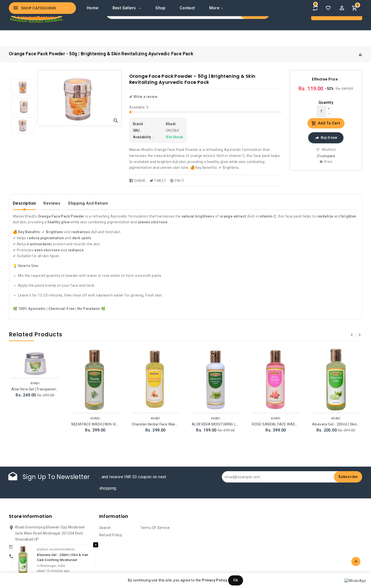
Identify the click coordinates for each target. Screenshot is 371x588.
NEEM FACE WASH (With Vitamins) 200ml (105, 424)
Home (92, 8)
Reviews (51, 203)
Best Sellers (125, 8)
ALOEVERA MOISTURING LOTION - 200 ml (226, 424)
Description (24, 203)
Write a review (145, 97)
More (214, 8)
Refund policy (110, 535)
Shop (160, 8)
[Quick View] (54, 359)
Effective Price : (326, 79)
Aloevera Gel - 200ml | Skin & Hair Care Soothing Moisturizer (62, 555)
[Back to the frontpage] (360, 55)
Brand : (139, 124)
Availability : (143, 137)
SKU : (137, 130)
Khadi (171, 124)
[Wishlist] (328, 8)
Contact (187, 8)
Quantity (326, 102)
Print (327, 162)
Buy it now (329, 138)
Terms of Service (155, 528)
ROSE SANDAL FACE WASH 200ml (280, 424)
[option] (23, 87)
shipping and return (88, 203)
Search (105, 528)
